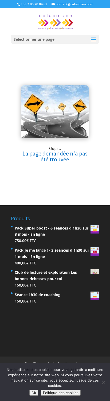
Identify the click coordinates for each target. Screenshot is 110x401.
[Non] (103, 382)
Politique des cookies (60, 393)
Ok (34, 393)
